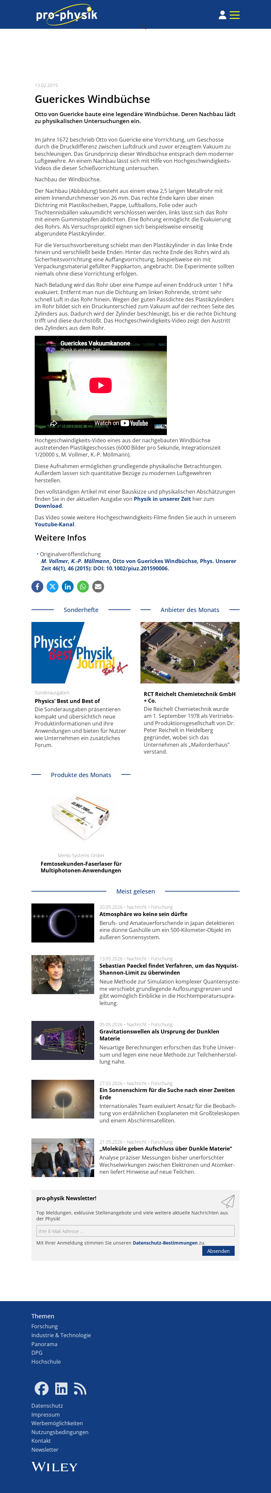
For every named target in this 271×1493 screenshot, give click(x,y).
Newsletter (44, 1449)
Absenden (218, 1251)
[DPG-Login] (222, 15)
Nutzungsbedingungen (60, 1432)
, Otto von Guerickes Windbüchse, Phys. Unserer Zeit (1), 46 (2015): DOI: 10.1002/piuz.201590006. (138, 564)
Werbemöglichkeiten (57, 1423)
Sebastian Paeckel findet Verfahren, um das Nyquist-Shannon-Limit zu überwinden (168, 969)
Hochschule (46, 1361)
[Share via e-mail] (98, 587)
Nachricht (137, 907)
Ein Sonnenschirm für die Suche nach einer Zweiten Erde (167, 1093)
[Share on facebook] (37, 587)
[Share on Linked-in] (68, 587)
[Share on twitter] (52, 587)
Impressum (45, 1414)
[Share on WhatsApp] (83, 587)
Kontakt (41, 1440)
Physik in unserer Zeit (162, 499)
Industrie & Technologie (61, 1335)
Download (48, 505)
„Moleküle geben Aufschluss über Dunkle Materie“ (165, 1148)
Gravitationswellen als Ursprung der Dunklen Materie (159, 1035)
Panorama (44, 1344)
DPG (37, 1352)
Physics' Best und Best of (67, 701)
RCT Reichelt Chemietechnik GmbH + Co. (190, 697)
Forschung (162, 907)
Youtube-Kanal (54, 524)
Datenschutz (47, 1405)
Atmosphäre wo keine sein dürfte (143, 914)
